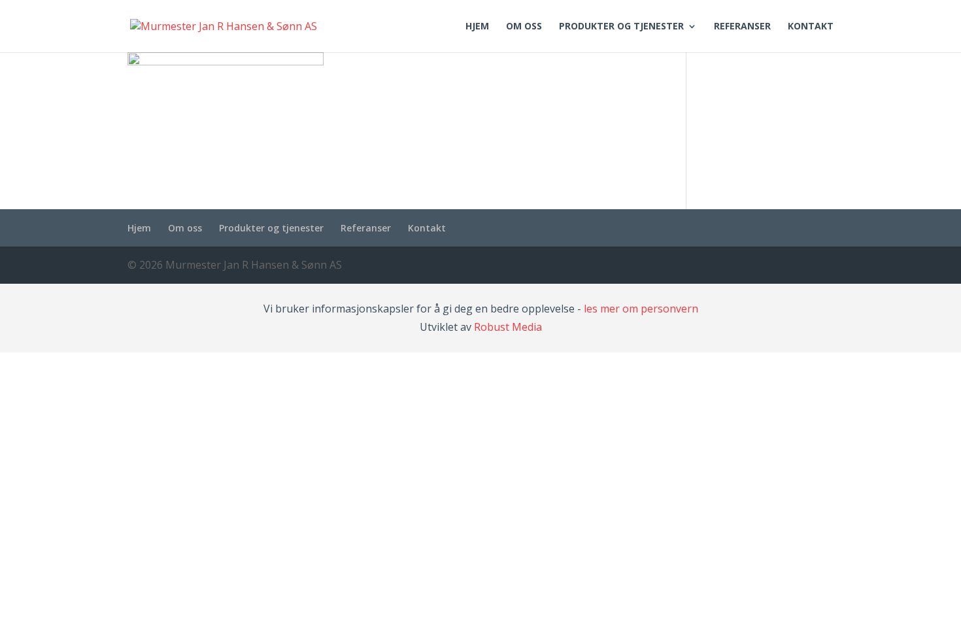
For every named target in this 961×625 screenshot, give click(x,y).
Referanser (742, 27)
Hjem (477, 27)
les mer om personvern (641, 308)
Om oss (524, 27)
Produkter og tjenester (621, 27)
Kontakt (811, 27)
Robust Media (508, 327)
